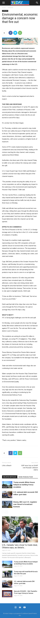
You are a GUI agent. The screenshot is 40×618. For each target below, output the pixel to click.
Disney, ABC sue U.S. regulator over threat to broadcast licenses (25, 504)
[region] (20, 41)
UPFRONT (10, 7)
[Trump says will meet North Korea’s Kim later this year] (7, 574)
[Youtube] (24, 607)
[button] (20, 41)
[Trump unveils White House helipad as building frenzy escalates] (7, 484)
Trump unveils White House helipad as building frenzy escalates (24, 484)
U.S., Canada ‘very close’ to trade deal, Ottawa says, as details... (20, 546)
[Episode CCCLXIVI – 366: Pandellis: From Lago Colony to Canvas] (7, 593)
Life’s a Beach (6, 465)
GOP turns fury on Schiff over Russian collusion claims (29, 468)
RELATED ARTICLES (9, 477)
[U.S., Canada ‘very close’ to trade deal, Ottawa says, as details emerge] (20, 529)
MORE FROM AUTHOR (26, 477)
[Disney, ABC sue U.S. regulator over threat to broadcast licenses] (7, 504)
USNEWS (5, 541)
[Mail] (20, 607)
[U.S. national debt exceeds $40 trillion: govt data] (7, 494)
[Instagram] (15, 607)
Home (4, 7)
